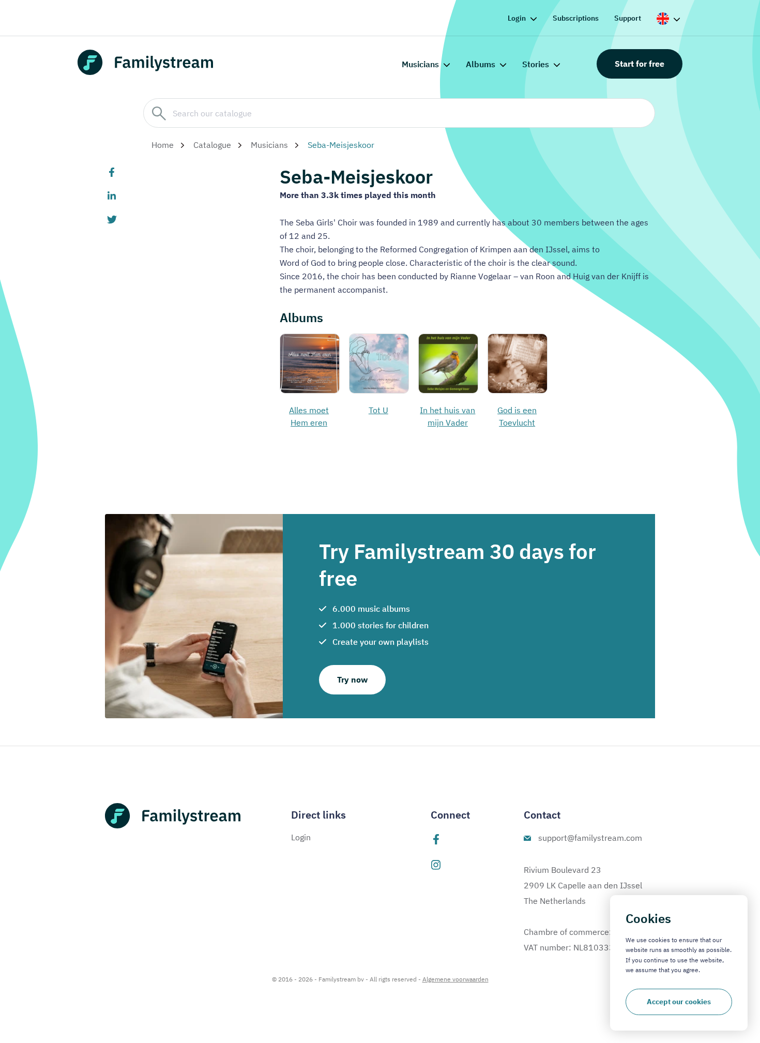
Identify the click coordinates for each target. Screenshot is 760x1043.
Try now (352, 679)
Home (162, 145)
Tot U (378, 410)
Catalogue (212, 145)
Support (627, 18)
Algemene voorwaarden (455, 979)
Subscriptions (576, 18)
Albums (480, 64)
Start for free (639, 63)
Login (517, 18)
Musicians (420, 64)
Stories (535, 64)
